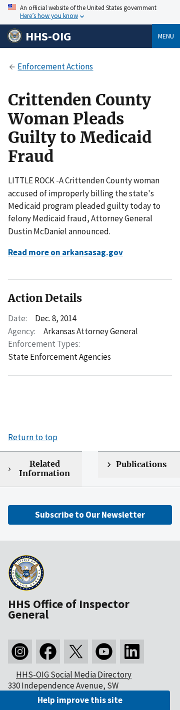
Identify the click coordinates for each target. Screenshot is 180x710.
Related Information (44, 468)
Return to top (33, 437)
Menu (166, 35)
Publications (141, 464)
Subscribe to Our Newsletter (90, 514)
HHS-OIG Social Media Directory (74, 674)
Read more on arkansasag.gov (65, 252)
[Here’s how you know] (90, 12)
